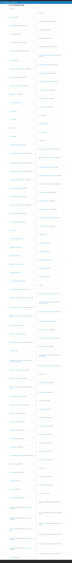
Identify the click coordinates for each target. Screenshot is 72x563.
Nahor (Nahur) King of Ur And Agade (17, 85)
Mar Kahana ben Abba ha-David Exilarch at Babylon (48, 311)
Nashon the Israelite (13, 128)
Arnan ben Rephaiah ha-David (44, 251)
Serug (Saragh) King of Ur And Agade (46, 81)
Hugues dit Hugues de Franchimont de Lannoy (18, 455)
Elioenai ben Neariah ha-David (15, 272)
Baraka (49, 29)
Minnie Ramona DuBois (28, 538)
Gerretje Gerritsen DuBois (26, 507)
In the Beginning (7, 2)
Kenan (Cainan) (42, 21)
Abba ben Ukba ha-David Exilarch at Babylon (18, 307)
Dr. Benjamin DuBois (42, 523)
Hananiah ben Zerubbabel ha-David (16, 238)
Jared (40, 29)
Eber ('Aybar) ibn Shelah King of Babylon (17, 68)
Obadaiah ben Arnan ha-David (15, 255)
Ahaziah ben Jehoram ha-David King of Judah (18, 179)
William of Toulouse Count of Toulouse (17, 370)
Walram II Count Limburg (14, 413)
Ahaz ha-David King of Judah (44, 200)
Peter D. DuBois (42, 534)
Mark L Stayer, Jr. (13, 548)
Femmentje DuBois (27, 518)
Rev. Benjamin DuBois (14, 518)
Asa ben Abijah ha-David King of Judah (46, 167)
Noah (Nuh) (41, 46)
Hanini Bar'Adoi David (14, 350)
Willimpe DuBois (56, 523)
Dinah (26, 25)
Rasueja (42, 56)
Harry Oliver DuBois (13, 538)
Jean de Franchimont (43, 451)
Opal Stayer (54, 543)
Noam (18, 17)
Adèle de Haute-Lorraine (43, 409)
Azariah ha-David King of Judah (45, 192)
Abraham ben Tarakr (13, 94)
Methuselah (41, 38)
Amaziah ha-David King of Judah (16, 188)
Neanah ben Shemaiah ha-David (45, 268)
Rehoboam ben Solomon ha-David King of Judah (48, 157)
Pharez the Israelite (13, 111)
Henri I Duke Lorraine (43, 417)
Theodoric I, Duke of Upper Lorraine (16, 404)
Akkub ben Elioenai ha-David (44, 276)
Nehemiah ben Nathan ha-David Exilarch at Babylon (19, 297)
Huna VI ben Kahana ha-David (15, 325)
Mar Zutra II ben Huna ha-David (45, 329)
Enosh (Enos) (12, 17)
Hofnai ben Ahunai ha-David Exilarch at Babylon (48, 338)
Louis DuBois (41, 512)
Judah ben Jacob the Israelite (44, 106)
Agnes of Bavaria (42, 442)
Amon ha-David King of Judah (15, 213)
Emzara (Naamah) (54, 46)
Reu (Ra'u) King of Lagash (14, 77)
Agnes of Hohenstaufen (43, 434)
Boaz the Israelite (13, 136)
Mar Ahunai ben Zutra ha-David (15, 333)
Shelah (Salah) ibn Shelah (43, 64)
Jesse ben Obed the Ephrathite (15, 144)
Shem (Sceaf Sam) (13, 50)
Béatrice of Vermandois (43, 392)
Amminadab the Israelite (43, 123)
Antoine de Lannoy (42, 468)
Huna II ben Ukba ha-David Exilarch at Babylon (18, 289)
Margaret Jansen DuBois (54, 512)
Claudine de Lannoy (13, 480)
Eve (14, 8)
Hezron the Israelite (42, 115)
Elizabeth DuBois (26, 528)
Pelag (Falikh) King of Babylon (44, 73)
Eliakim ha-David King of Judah (16, 221)
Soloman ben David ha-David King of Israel (18, 153)
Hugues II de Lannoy (43, 459)
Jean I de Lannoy (13, 463)
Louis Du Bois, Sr (42, 501)
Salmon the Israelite (42, 132)
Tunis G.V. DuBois (13, 528)
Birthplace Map (14, 2)
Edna (20, 34)
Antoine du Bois (42, 493)
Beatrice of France (42, 400)
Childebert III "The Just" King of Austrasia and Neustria (20, 360)
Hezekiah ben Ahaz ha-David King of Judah (18, 205)
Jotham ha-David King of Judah (16, 196)
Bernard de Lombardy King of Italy (16, 378)
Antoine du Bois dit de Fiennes (44, 485)
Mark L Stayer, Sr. (42, 543)
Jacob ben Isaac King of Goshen (16, 102)
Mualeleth (53, 21)
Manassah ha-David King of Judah (45, 209)
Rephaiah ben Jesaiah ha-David (16, 247)
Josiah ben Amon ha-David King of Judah (46, 217)
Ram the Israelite (13, 119)
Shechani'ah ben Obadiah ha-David (45, 259)
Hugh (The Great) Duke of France (16, 396)
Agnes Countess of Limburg (15, 421)
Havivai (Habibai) (18, 361)
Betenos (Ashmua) (23, 42)
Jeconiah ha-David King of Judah (45, 226)
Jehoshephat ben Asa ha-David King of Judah (18, 171)
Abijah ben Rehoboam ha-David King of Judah (18, 162)
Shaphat (40, 285)
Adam (11, 8)
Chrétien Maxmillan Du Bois (15, 497)
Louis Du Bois (12, 489)
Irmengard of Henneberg (14, 430)
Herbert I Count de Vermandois (15, 386)
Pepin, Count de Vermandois (44, 382)
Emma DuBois (54, 534)
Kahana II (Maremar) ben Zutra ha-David (46, 321)
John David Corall (42, 553)
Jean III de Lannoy (13, 472)
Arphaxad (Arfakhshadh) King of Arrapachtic (47, 55)
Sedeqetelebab (27, 50)
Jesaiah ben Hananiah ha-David (45, 243)
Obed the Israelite (42, 140)
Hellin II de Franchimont (14, 447)
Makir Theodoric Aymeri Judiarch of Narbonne (47, 365)
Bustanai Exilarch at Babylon (44, 346)
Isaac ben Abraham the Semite (44, 98)
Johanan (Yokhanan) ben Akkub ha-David (17, 280)
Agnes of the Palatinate (14, 438)
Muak (57, 64)
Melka (18, 60)
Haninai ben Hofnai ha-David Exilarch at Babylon (19, 342)
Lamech (11, 42)
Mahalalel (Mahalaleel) (14, 25)
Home (2, 2)
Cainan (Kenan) (12, 60)
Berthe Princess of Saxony (44, 426)
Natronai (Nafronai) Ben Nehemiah (45, 355)
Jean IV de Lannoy (42, 476)
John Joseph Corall (13, 557)
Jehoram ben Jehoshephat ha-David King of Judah (48, 175)
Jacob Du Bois (12, 507)
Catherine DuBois (55, 501)
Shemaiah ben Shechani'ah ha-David (16, 264)
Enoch (11, 34)
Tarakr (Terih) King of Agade (44, 90)
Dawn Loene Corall (54, 553)
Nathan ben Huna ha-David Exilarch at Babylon (47, 293)
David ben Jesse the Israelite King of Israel (47, 149)
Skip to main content (4, 0)
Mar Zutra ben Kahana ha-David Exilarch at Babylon (19, 315)
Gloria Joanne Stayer (27, 548)
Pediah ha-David (13, 230)
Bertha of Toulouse (42, 374)
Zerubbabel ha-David (43, 234)
